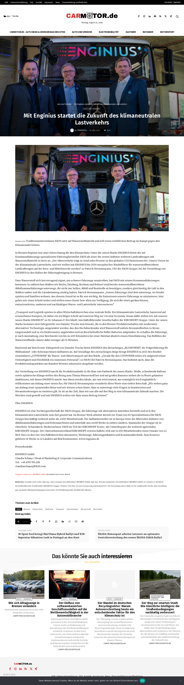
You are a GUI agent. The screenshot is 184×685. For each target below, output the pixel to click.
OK (142, 680)
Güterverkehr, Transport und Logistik (157, 597)
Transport (60, 509)
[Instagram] (144, 16)
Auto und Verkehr (64, 104)
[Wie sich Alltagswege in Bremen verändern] (23, 584)
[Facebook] (139, 16)
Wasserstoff (86, 509)
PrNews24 (82, 130)
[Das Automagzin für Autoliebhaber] (91, 15)
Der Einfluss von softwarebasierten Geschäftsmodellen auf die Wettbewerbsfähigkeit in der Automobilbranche (69, 609)
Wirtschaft (97, 509)
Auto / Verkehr (24, 599)
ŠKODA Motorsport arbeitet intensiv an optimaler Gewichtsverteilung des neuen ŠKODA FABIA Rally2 (130, 536)
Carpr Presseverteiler (24, 616)
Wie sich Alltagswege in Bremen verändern (23, 604)
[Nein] (180, 680)
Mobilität (49, 509)
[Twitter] (166, 16)
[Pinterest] (49, 521)
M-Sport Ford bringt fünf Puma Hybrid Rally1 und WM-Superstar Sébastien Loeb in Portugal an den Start (52, 536)
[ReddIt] (69, 521)
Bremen (27, 509)
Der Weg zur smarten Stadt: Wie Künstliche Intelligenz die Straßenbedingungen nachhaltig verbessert (160, 607)
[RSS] (160, 16)
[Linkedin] (150, 16)
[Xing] (171, 16)
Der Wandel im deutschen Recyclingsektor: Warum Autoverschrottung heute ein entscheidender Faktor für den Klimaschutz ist (115, 609)
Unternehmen (72, 509)
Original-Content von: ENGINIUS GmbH (30, 474)
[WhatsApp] (56, 521)
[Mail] (155, 16)
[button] (177, 16)
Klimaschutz (38, 509)
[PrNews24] (72, 130)
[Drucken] (83, 521)
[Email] (76, 521)
